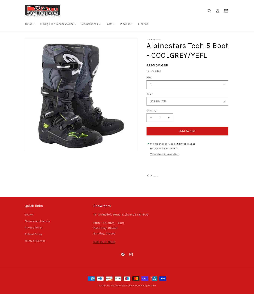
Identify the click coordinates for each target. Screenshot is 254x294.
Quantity (152, 110)
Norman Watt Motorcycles (120, 285)
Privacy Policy (33, 227)
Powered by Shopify (145, 285)
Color (150, 93)
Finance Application (37, 221)
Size (149, 77)
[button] (209, 11)
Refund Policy (33, 234)
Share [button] (154, 176)
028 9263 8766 (104, 242)
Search (29, 214)
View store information (164, 154)
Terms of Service (35, 240)
